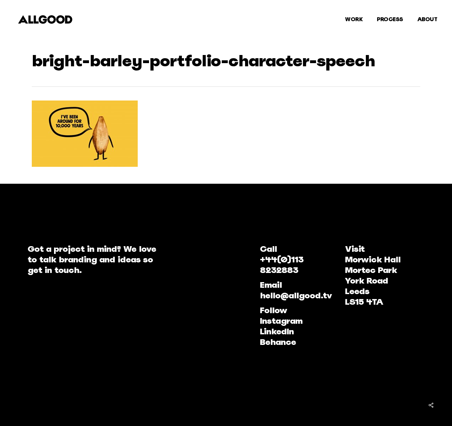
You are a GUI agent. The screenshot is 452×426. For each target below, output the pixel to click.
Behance (278, 341)
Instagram (281, 320)
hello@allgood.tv (296, 295)
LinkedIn (277, 331)
